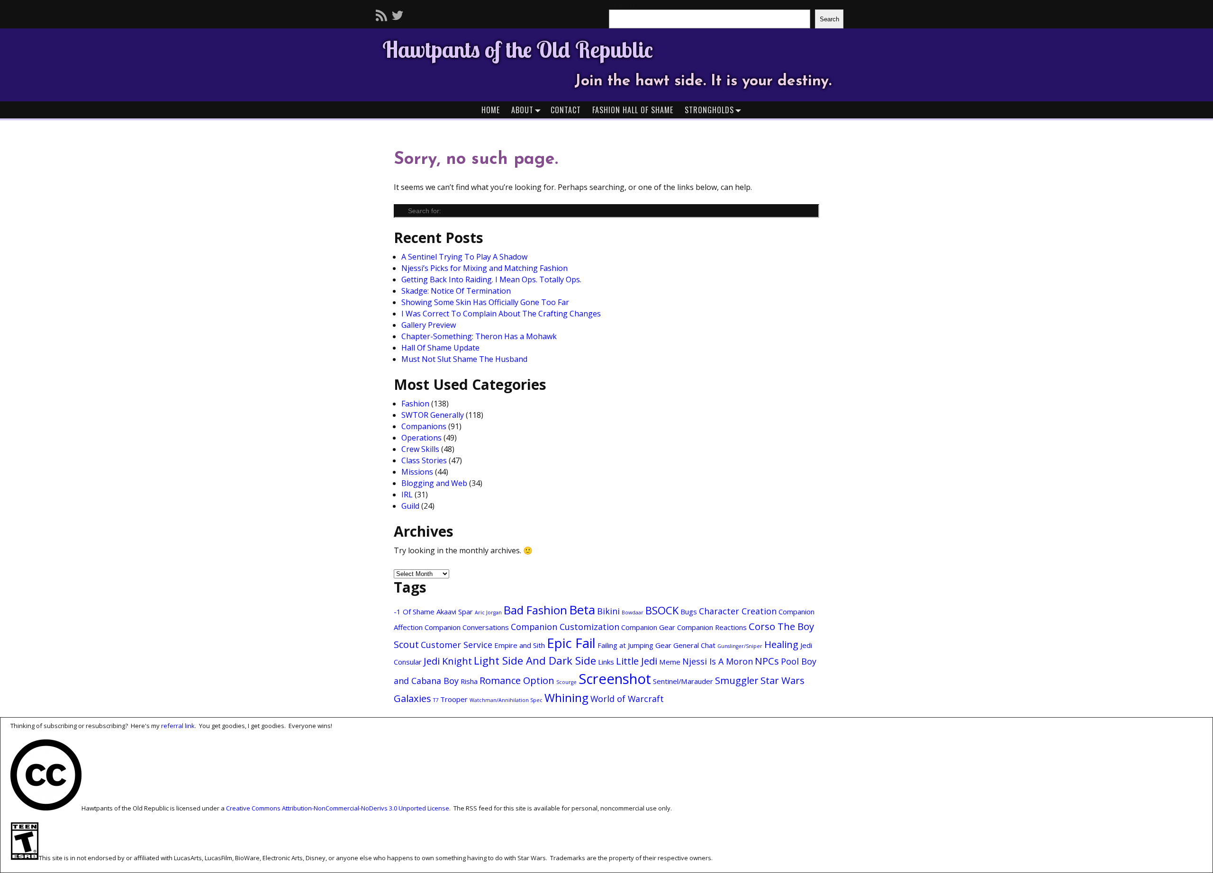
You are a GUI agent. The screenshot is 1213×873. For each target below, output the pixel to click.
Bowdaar (632, 612)
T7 (435, 700)
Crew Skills (420, 449)
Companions (423, 426)
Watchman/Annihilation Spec (506, 700)
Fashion (415, 403)
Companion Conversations (467, 627)
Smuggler (737, 680)
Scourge (566, 682)
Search (829, 19)
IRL (407, 494)
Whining (566, 697)
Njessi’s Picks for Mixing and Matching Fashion (484, 268)
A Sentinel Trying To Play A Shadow (464, 257)
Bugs (688, 611)
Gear (663, 645)
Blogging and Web (434, 483)
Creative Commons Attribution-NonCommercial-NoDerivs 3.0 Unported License (337, 808)
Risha (469, 681)
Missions (417, 472)
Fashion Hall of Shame (632, 110)
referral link (178, 725)
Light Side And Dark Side (535, 660)
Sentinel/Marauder (683, 681)
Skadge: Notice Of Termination (456, 291)
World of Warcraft (627, 698)
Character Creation (738, 611)
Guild (410, 506)
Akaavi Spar (454, 611)
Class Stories (424, 460)
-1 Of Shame (414, 611)
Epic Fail (571, 643)
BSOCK (662, 610)
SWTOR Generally (432, 415)
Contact (566, 110)
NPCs (767, 660)
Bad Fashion (535, 610)
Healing (781, 644)
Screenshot (615, 678)
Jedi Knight (448, 660)
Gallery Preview (428, 325)
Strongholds (709, 110)
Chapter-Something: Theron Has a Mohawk (479, 336)
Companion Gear (648, 627)
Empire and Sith (519, 645)
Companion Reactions (712, 627)
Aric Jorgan (488, 612)
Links (606, 661)
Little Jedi (636, 660)
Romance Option (517, 680)
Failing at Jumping (625, 645)
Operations (421, 437)
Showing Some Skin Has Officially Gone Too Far (485, 302)
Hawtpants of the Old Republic (517, 49)
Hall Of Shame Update (440, 347)
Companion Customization (565, 626)
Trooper (454, 699)
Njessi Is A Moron (717, 661)
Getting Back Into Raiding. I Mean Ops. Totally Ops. (491, 279)
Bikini (608, 611)
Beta (582, 609)
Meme (669, 661)
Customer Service (456, 644)
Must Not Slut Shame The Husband (464, 359)
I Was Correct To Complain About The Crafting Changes (501, 313)
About (522, 110)
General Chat (694, 645)
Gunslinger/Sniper (739, 646)
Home (490, 110)
